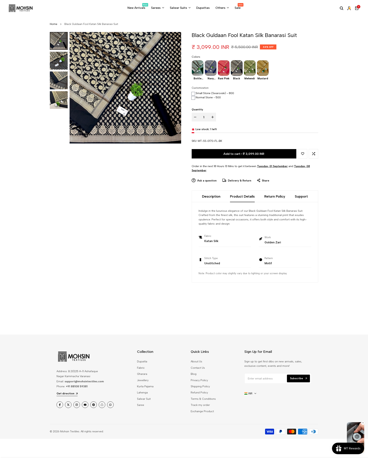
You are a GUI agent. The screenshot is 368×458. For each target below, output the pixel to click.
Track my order (200, 405)
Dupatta (142, 361)
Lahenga (142, 392)
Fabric (141, 367)
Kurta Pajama (145, 386)
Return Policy (274, 196)
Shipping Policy (200, 386)
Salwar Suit (144, 399)
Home (53, 24)
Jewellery (143, 380)
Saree (140, 405)
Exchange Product (202, 411)
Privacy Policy (199, 380)
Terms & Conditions (203, 399)
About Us (196, 361)
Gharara (142, 374)
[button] (302, 153)
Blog (193, 374)
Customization (200, 87)
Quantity (197, 109)
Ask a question (206, 180)
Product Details (242, 196)
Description (211, 196)
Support (301, 196)
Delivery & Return (239, 180)
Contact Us (198, 367)
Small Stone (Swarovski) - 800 (215, 93)
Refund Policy (199, 392)
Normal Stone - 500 (208, 97)
